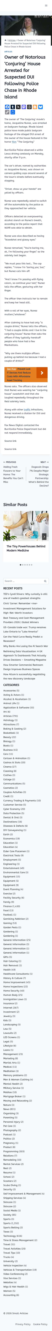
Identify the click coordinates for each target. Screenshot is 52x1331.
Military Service (11, 1088)
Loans (6, 1050)
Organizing (9, 1113)
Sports (7, 1219)
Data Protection (12, 813)
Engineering (9, 864)
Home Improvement (14, 982)
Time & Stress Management (18, 1240)
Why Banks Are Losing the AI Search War (25, 646)
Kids (5, 1020)
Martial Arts (10, 1062)
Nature (7, 1105)
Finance (7, 906)
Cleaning (8, 771)
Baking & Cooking (13, 728)
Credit (6, 796)
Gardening (8, 931)
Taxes (6, 1231)
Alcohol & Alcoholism (15, 699)
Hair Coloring (10, 961)
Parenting (8, 1117)
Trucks (6, 1257)
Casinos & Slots (11, 762)
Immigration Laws (13, 999)
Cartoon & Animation (15, 758)
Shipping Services (12, 1198)
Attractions (9, 724)
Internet (7, 1007)
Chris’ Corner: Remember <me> (20, 603)
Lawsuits (8, 1033)
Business (8, 749)
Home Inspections (13, 986)
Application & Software (16, 707)
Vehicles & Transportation (17, 1269)
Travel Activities (12, 1248)
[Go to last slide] (8, 536)
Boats (6, 745)
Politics (7, 1138)
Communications (12, 783)
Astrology (8, 720)
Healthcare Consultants (16, 973)
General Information (14, 940)
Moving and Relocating (15, 1100)
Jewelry (7, 1016)
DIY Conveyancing (13, 830)
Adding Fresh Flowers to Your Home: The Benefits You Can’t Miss (13, 472)
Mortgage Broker (12, 1096)
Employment (10, 859)
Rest (5, 1168)
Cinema (7, 766)
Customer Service (12, 804)
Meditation (9, 1071)
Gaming (7, 923)
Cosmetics (8, 787)
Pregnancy (9, 1143)
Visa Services (10, 1278)
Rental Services (11, 1164)
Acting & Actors (12, 694)
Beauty (7, 737)
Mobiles (7, 1092)
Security (7, 1189)
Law (5, 1028)
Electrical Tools (11, 855)
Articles (8, 52)
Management (10, 1054)
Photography (10, 1130)
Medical (7, 1066)
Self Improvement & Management (22, 1193)
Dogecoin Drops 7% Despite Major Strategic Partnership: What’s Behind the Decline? (39, 474)
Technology (9, 1236)
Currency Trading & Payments (19, 800)
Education (8, 842)
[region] (26, 1307)
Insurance (8, 1003)
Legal (6, 1041)
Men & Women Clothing (16, 1079)
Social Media (10, 1210)
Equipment (9, 876)
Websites (8, 1282)
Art (5, 711)
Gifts (5, 957)
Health (7, 969)
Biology (7, 741)
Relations (8, 1155)
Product (7, 1147)
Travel (6, 1244)
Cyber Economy (11, 809)
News (6, 1109)
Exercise (7, 893)
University (8, 1261)
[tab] (20, 565)
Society (7, 1214)
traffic (27, 409)
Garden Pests (10, 927)
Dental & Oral (11, 817)
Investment (9, 1011)
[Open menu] (46, 5)
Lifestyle (8, 1045)
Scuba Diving (10, 1185)
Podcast (7, 1134)
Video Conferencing (13, 1274)
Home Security (11, 990)
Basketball (9, 732)
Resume (7, 1172)
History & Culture (12, 978)
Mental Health (11, 1083)
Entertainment (11, 868)
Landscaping (10, 1024)
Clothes (7, 775)
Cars (5, 754)
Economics (9, 838)
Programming (10, 1151)
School (7, 1176)
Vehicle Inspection (13, 1265)
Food (6, 910)
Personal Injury (11, 1121)
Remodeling (9, 1159)
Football (8, 914)
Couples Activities (12, 792)
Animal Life (9, 703)
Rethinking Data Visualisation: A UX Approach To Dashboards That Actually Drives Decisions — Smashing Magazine (24, 655)
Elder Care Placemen (14, 851)
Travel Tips (9, 1252)
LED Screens (10, 1037)
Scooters (8, 1181)
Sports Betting (11, 1227)
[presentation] (26, 526)
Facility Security (12, 897)
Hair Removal (10, 965)
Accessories (9, 690)
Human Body (10, 995)
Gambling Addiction (14, 918)
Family (7, 902)
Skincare (7, 1202)
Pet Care (7, 1126)
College (7, 779)
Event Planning (11, 889)
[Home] (5, 40)
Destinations (10, 821)
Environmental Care (14, 872)
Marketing (8, 1058)
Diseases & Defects (13, 825)
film (14, 141)
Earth (6, 834)
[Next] (44, 536)
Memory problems (13, 1075)
